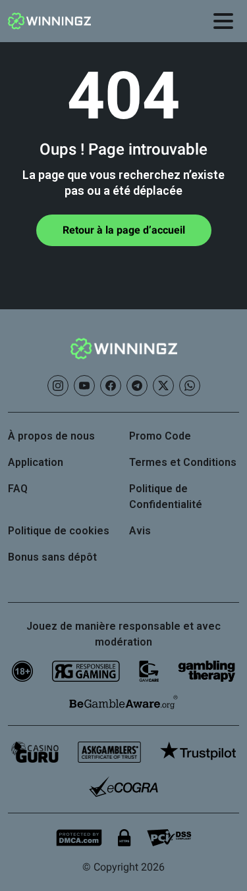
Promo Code (160, 436)
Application (35, 462)
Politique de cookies (58, 530)
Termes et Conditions (182, 462)
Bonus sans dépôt (52, 557)
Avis (140, 530)
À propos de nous (51, 436)
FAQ (18, 488)
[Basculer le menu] (223, 21)
